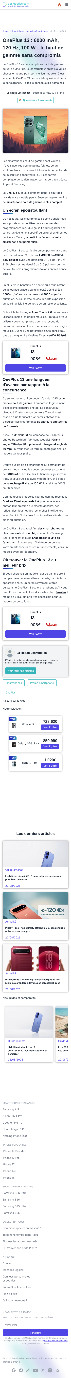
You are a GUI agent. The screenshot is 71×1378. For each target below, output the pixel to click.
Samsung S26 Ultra (15, 1193)
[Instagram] (50, 1370)
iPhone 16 (9, 1177)
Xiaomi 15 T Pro (12, 1116)
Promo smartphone (42, 683)
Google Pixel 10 (12, 1122)
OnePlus (10, 692)
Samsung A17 (11, 1109)
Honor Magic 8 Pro (14, 1129)
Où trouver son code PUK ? (20, 1248)
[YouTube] (35, 1370)
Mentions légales (13, 1270)
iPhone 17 (9, 1164)
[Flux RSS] (57, 1370)
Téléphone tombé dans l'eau (20, 1234)
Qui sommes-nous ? (15, 1300)
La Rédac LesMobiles (19, 92)
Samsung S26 (11, 1199)
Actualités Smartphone (37, 31)
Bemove (15, 1361)
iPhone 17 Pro (11, 1157)
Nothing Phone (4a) (15, 1135)
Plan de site (10, 1293)
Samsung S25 (11, 1212)
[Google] (14, 1370)
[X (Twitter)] (43, 1370)
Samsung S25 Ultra (15, 1206)
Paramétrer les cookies (17, 1287)
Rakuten (61, 592)
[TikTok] (28, 1370)
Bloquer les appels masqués (20, 1241)
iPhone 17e (9, 1171)
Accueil (6, 31)
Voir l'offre (35, 368)
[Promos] (59, 5)
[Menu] (66, 5)
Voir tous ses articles (21, 670)
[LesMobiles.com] (16, 4)
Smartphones (13, 683)
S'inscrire (35, 1332)
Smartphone (18, 31)
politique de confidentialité (55, 1340)
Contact (7, 1263)
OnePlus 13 (13, 192)
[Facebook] (21, 1370)
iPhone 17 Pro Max (14, 1151)
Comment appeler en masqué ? (22, 1228)
